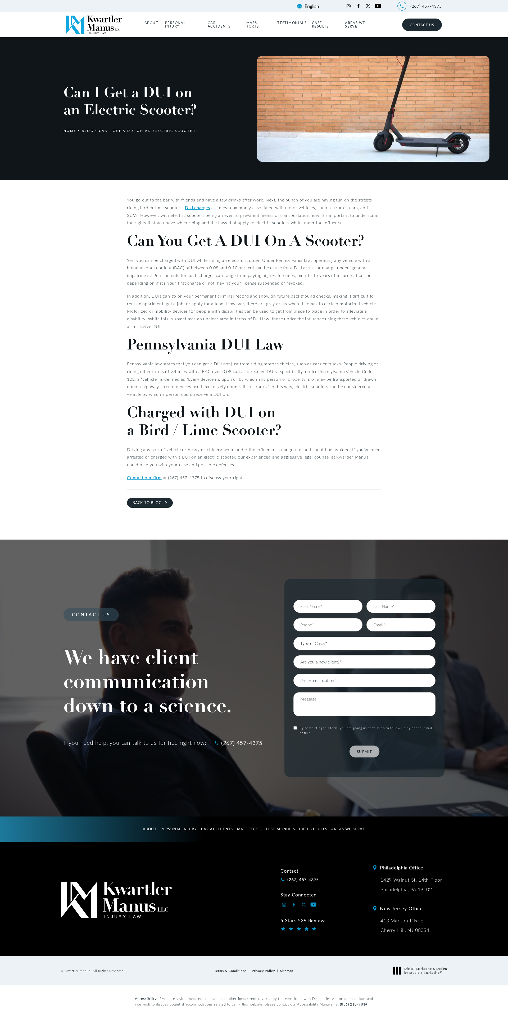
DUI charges (197, 207)
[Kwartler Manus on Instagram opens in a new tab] (348, 6)
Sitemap (286, 970)
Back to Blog (147, 502)
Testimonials (292, 22)
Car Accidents (219, 24)
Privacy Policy (263, 970)
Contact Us (422, 25)
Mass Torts (252, 24)
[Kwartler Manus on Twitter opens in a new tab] (368, 6)
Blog (88, 130)
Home (70, 130)
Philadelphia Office (401, 867)
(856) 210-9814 (354, 1004)
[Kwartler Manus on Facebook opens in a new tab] (358, 6)
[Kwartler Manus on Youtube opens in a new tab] (378, 6)
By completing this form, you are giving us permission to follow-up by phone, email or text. (366, 730)
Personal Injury (175, 24)
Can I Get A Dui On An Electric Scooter (147, 130)
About (151, 22)
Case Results (320, 24)
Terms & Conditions (230, 970)
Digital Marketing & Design (425, 971)
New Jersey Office (401, 908)
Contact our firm (144, 477)
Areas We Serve (355, 24)
